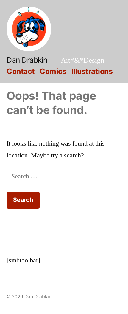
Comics (53, 71)
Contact (21, 71)
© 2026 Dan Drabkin (29, 296)
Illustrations (92, 71)
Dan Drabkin (27, 59)
